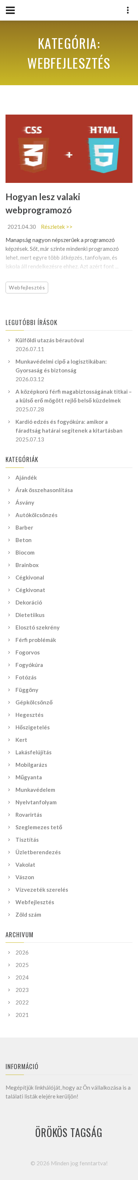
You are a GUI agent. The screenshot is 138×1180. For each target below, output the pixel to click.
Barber (24, 527)
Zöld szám (28, 914)
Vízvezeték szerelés (41, 889)
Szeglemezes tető (38, 827)
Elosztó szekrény (37, 627)
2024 (22, 977)
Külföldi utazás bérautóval (49, 340)
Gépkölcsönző (34, 702)
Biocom (25, 552)
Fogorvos (27, 652)
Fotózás (25, 677)
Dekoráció (28, 602)
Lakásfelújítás (33, 752)
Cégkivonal (29, 577)
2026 (22, 952)
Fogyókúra (29, 664)
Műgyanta (28, 777)
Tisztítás (27, 839)
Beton (23, 540)
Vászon (24, 877)
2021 (22, 1014)
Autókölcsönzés (36, 515)
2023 (22, 989)
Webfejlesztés (27, 287)
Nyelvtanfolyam (36, 802)
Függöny (26, 689)
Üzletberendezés (38, 852)
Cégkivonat (30, 590)
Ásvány (24, 502)
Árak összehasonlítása (44, 490)
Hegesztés (29, 714)
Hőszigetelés (32, 727)
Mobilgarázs (31, 764)
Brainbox (27, 565)
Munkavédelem (35, 789)
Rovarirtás (28, 814)
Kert (21, 739)
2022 (22, 1002)
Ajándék (26, 477)
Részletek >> (56, 226)
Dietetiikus (30, 614)
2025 (22, 964)
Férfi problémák (35, 639)
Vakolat (25, 864)
